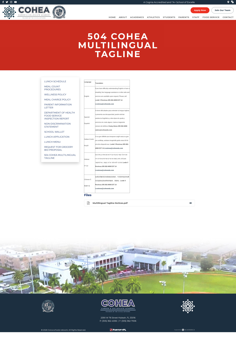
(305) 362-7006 (129, 321)
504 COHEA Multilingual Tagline (60, 156)
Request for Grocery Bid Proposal (58, 148)
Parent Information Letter (58, 106)
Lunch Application (56, 136)
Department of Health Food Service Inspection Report (59, 115)
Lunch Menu (52, 141)
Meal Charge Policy (57, 99)
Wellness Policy (55, 94)
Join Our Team (222, 10)
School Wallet (54, 131)
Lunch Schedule (55, 81)
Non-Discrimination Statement (57, 125)
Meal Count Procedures (52, 88)
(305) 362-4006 (109, 321)
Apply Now (200, 10)
